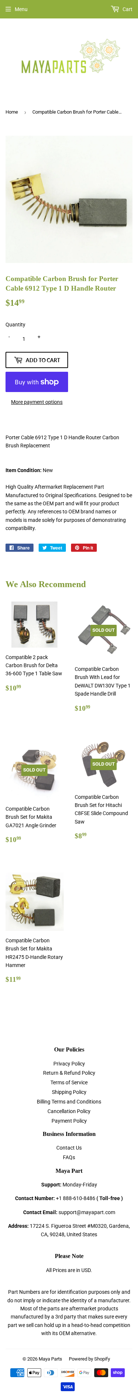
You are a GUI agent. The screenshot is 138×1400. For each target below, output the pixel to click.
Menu (21, 9)
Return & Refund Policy (69, 1073)
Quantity (15, 325)
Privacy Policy (69, 1064)
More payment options (37, 402)
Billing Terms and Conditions (69, 1102)
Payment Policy (69, 1121)
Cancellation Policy (69, 1111)
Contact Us (69, 1148)
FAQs (69, 1157)
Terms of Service (69, 1082)
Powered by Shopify (89, 1359)
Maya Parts (50, 1359)
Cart (126, 9)
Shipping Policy (69, 1092)
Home (12, 112)
